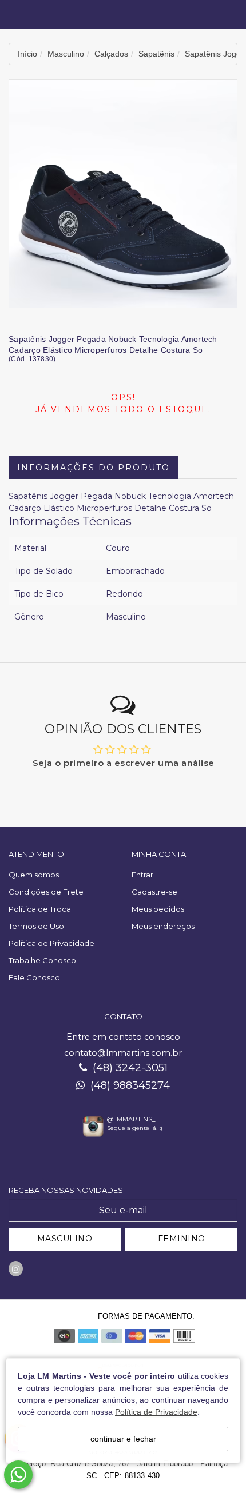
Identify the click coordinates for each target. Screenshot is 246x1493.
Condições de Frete (46, 891)
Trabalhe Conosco (42, 960)
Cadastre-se (154, 891)
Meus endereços (163, 926)
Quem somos (34, 874)
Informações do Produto (93, 467)
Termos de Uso (36, 926)
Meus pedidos (158, 908)
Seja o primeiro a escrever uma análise (124, 762)
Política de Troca (40, 908)
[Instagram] (16, 1268)
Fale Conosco (34, 977)
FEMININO (181, 1238)
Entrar (142, 874)
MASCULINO (65, 1238)
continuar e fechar (123, 1438)
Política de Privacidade (156, 1411)
